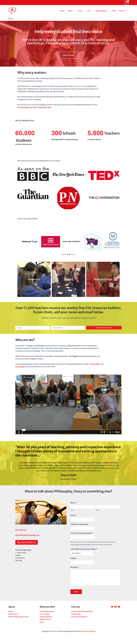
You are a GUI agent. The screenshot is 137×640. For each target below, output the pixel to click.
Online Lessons (45, 619)
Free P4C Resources (47, 611)
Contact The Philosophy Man (82, 611)
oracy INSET (95, 364)
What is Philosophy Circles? (18, 617)
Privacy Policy (76, 614)
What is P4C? (13, 614)
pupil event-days (44, 107)
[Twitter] (112, 607)
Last (97, 510)
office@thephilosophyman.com (27, 535)
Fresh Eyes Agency (88, 631)
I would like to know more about (84, 549)
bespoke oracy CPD (29, 107)
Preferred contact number (82, 533)
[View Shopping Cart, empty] (127, 2)
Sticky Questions (46, 617)
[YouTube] (119, 607)
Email (73, 515)
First (72, 510)
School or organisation (79, 524)
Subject (74, 558)
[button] (62, 254)
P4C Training (44, 614)
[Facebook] (115, 607)
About (10, 611)
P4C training (20, 367)
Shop (42, 622)
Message (75, 567)
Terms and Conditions (79, 617)
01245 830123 (20, 530)
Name (74, 503)
